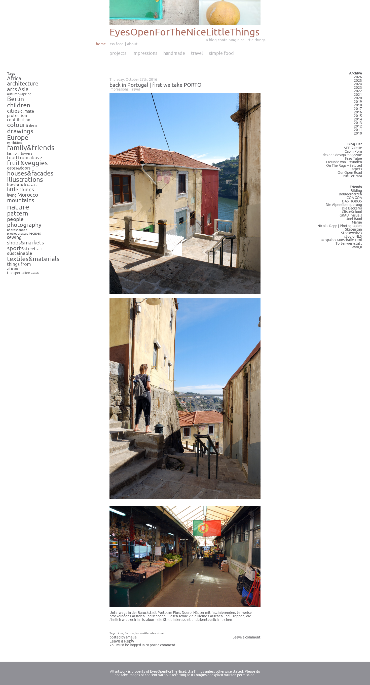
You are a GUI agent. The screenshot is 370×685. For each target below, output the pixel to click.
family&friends (31, 148)
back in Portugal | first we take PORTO (155, 85)
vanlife (35, 273)
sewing (14, 237)
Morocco (27, 195)
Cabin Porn (353, 151)
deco (33, 126)
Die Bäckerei (352, 208)
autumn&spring (19, 94)
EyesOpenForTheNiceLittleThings (184, 32)
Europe (17, 137)
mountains (20, 200)
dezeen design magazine (342, 155)
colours (17, 125)
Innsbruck (16, 185)
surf (39, 249)
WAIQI (357, 247)
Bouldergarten (350, 194)
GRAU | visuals (351, 215)
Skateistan (353, 229)
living (12, 195)
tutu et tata (352, 176)
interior (32, 185)
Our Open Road (350, 173)
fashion (13, 153)
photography (24, 225)
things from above (19, 266)
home (101, 44)
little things (20, 189)
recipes (35, 233)
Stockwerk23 (351, 233)
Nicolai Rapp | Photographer (339, 226)
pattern (17, 213)
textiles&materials (33, 259)
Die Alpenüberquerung (344, 205)
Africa (14, 78)
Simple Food (221, 53)
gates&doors (18, 168)
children (18, 105)
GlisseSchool (352, 212)
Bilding (356, 191)
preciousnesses (17, 233)
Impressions (144, 53)
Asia (23, 90)
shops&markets (25, 242)
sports (15, 248)
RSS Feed (117, 44)
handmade (174, 53)
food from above (24, 157)
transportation (18, 273)
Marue (357, 222)
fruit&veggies (27, 163)
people (15, 219)
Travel (197, 53)
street (30, 249)
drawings (20, 131)
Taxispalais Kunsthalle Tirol (340, 240)
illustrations (25, 179)
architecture (22, 84)
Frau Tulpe (353, 158)
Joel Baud (354, 219)
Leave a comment (247, 637)
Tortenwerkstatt (349, 243)
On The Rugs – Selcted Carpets (344, 167)
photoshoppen (17, 230)
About (132, 44)
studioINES (353, 236)
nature (18, 207)
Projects (117, 53)
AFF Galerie (353, 148)
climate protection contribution (20, 115)
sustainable (19, 253)
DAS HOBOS (352, 201)
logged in (137, 645)
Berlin (15, 99)
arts (12, 90)
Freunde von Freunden (344, 162)
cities (13, 111)
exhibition (14, 143)
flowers (25, 153)
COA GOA (354, 198)
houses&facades (30, 173)
